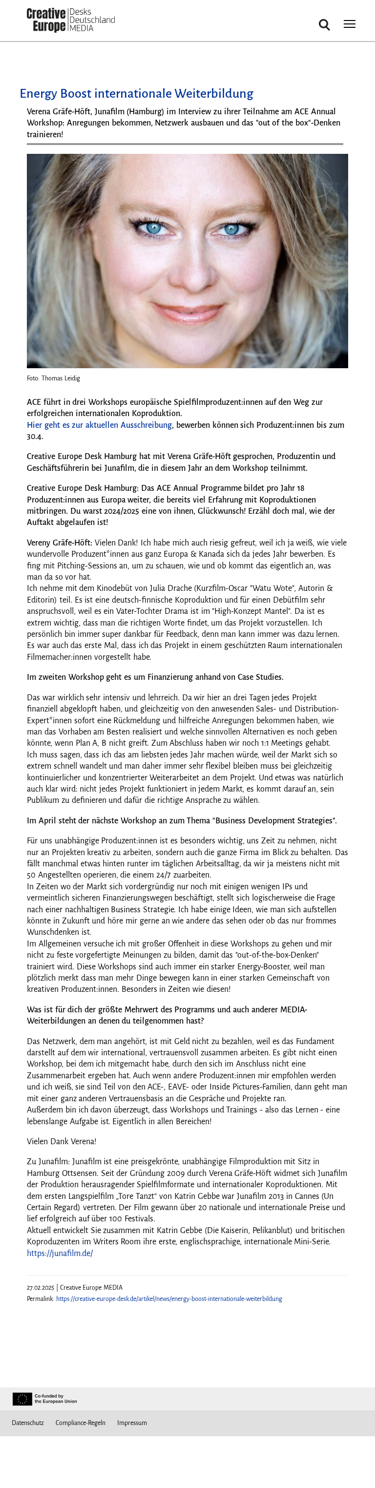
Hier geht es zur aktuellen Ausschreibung (99, 425)
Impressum (132, 1423)
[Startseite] (71, 21)
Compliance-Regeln (80, 1423)
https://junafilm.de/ (60, 1253)
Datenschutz (28, 1423)
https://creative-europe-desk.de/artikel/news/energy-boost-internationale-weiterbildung (169, 1299)
